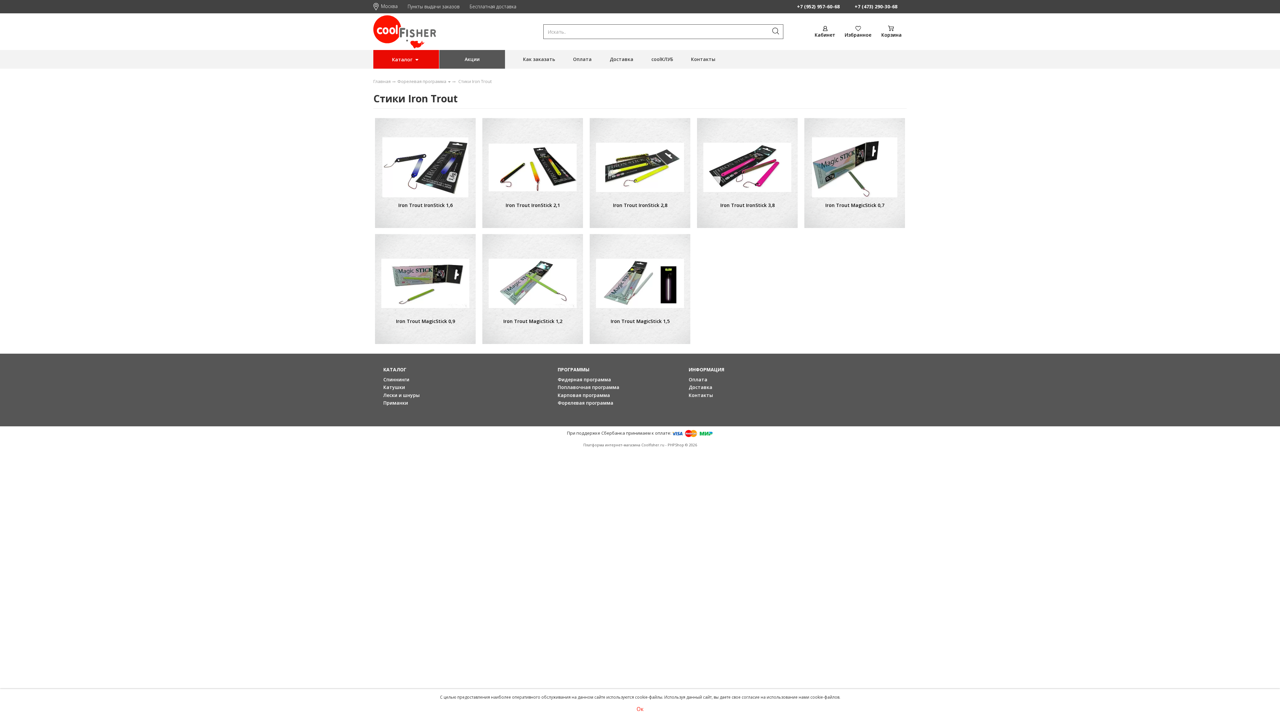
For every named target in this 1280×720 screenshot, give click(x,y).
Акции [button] (472, 59)
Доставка (621, 59)
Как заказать (539, 59)
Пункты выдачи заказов (434, 6)
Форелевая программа (585, 403)
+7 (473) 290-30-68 (876, 6)
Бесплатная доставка (493, 6)
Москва (389, 6)
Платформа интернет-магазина (611, 444)
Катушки (394, 387)
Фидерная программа (584, 379)
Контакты (703, 59)
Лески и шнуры (401, 395)
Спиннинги (396, 379)
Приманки (395, 403)
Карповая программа (584, 395)
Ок (640, 709)
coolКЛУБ (662, 59)
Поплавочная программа (588, 387)
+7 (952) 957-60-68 (818, 6)
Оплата (582, 59)
